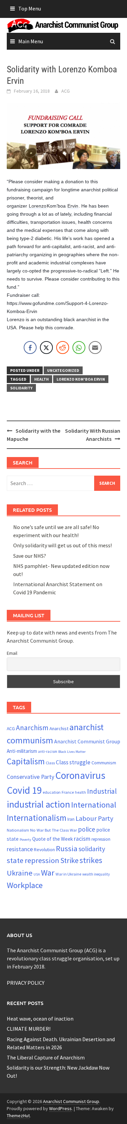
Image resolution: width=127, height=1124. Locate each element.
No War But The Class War (53, 830)
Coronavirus (80, 775)
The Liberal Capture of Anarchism (46, 1057)
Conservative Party (30, 777)
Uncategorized (63, 370)
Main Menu (30, 41)
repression (100, 839)
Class (50, 762)
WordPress (60, 1108)
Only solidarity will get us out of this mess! (62, 545)
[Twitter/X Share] (46, 347)
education (52, 792)
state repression (33, 860)
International (93, 804)
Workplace (25, 885)
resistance (20, 849)
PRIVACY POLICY (25, 982)
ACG (65, 91)
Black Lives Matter (72, 751)
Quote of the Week (52, 839)
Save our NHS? (29, 555)
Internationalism (36, 817)
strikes (91, 860)
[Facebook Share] (30, 347)
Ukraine (20, 873)
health (41, 379)
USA (37, 874)
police (86, 829)
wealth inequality (96, 874)
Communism (103, 763)
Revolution (44, 849)
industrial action (38, 804)
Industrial (102, 791)
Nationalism (18, 830)
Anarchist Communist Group (87, 741)
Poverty (25, 839)
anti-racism (47, 751)
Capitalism (26, 761)
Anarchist (58, 728)
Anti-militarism (22, 751)
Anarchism (32, 727)
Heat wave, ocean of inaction (40, 1018)
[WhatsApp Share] (78, 347)
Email (12, 653)
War (48, 872)
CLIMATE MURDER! (28, 1028)
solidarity (21, 387)
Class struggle (73, 762)
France (68, 792)
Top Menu (29, 8)
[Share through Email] (95, 347)
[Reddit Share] (62, 347)
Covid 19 (24, 790)
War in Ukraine (68, 874)
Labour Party (94, 818)
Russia (67, 848)
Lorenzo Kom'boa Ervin (81, 379)
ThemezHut (18, 1116)
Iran (71, 819)
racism (82, 838)
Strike (69, 860)
